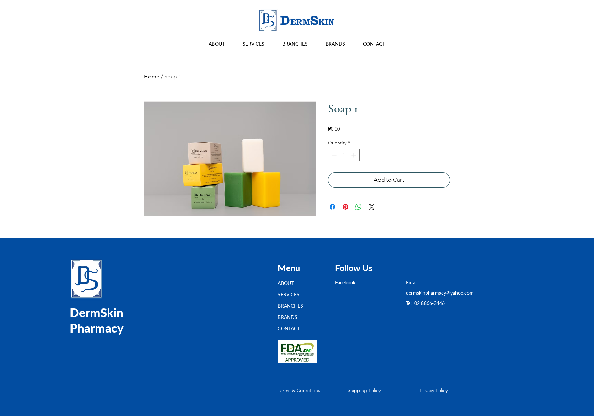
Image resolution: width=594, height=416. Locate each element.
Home (152, 76)
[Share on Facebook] (332, 207)
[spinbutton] (344, 155)
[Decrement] (333, 155)
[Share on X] (371, 207)
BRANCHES (290, 306)
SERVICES (288, 294)
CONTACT (289, 328)
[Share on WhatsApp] (358, 207)
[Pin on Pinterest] (345, 207)
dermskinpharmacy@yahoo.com (440, 293)
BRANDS (287, 317)
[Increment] (354, 155)
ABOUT (286, 283)
